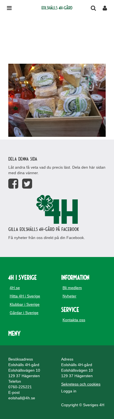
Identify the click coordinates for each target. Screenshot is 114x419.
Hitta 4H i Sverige (25, 296)
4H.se (15, 288)
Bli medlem (72, 288)
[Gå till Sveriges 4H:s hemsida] (57, 209)
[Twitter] (27, 183)
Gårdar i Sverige (24, 312)
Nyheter (69, 296)
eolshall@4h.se (21, 398)
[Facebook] (13, 183)
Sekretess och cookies (80, 384)
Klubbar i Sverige (25, 304)
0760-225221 (20, 387)
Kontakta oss (74, 320)
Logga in (68, 391)
